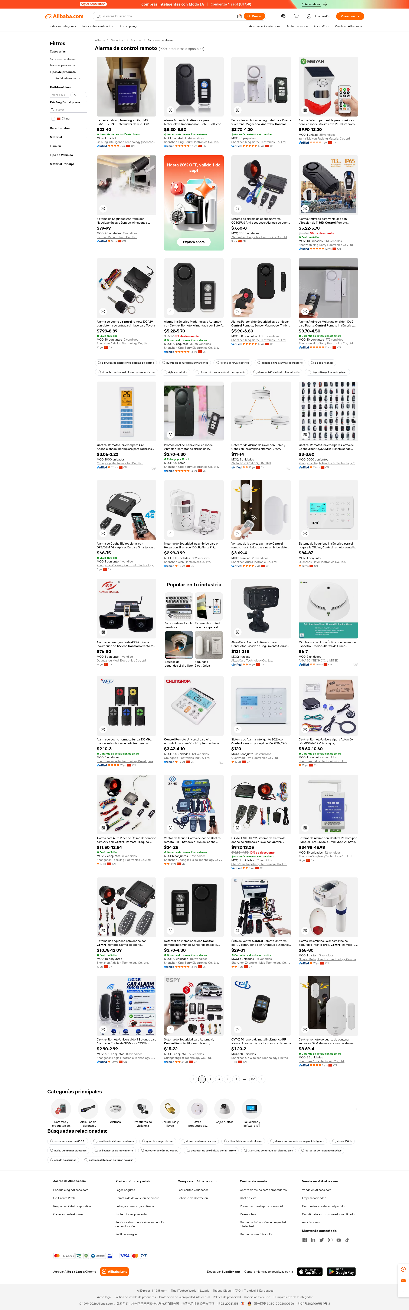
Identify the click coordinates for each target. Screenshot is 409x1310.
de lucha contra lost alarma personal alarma (129, 372)
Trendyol (250, 1290)
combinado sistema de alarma (116, 1141)
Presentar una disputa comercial (261, 1206)
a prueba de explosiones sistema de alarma (128, 362)
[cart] (297, 17)
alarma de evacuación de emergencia (222, 372)
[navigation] (68, 560)
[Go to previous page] (193, 1079)
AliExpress (144, 1290)
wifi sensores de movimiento (116, 1150)
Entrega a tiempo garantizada (134, 1206)
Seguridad (117, 40)
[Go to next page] (261, 1079)
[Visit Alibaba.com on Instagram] (330, 1240)
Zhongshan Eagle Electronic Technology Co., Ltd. (328, 463)
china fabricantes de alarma (245, 1141)
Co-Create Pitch (64, 1198)
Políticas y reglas (126, 1234)
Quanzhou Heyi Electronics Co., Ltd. (322, 562)
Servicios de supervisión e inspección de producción (140, 1224)
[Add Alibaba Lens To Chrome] (114, 1271)
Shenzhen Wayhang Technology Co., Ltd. (325, 856)
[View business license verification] (243, 1303)
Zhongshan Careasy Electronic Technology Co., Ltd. (126, 565)
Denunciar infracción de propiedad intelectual (263, 1224)
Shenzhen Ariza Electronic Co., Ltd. (254, 562)
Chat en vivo (248, 1198)
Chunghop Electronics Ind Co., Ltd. (120, 463)
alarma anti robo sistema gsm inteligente (299, 1141)
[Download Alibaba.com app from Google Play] (341, 1271)
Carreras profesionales (68, 1214)
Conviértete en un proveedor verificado (328, 1214)
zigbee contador (177, 372)
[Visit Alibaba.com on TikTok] (347, 1240)
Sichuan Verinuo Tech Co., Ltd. (117, 237)
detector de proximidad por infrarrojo (213, 1150)
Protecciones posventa (131, 1214)
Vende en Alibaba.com (316, 1190)
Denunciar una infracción (256, 1234)
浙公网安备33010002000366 (274, 1303)
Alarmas (136, 40)
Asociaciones (311, 1222)
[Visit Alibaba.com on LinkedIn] (313, 1240)
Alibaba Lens (73, 1271)
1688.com (160, 1290)
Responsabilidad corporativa (72, 1206)
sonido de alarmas (65, 1159)
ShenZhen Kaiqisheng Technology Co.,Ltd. (259, 864)
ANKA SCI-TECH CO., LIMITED (251, 463)
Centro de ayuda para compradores (263, 1190)
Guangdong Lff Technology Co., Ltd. (188, 1057)
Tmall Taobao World (183, 1290)
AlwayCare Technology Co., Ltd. (252, 660)
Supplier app (231, 1271)
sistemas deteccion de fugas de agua (111, 1159)
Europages (266, 1290)
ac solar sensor (324, 362)
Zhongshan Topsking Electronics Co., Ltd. (124, 859)
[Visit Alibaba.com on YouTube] (338, 1240)
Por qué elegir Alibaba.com (70, 1190)
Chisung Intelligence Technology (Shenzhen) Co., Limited (126, 142)
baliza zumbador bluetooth (70, 1150)
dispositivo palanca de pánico (329, 372)
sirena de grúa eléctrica (234, 362)
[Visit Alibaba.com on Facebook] (304, 1240)
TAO (238, 1290)
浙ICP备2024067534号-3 (313, 1303)
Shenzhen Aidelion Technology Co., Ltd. (123, 343)
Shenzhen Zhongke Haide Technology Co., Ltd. (194, 859)
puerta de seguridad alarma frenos (187, 362)
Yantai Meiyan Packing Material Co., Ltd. (324, 138)
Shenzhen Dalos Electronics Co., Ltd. (323, 761)
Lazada (204, 1290)
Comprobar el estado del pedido (323, 1206)
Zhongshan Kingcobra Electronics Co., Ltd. (259, 237)
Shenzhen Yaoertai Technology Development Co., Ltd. (126, 761)
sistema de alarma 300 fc (69, 1141)
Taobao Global (222, 1290)
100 (253, 1079)
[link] (403, 1269)
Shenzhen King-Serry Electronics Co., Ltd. (191, 142)
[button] (239, 16)
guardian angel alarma (159, 1141)
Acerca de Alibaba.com (69, 1181)
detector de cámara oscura (162, 1150)
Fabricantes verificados (193, 1190)
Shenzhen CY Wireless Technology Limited (259, 1057)
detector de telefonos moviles (323, 1150)
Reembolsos (248, 1214)
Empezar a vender (314, 1198)
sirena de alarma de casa (201, 1141)
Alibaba (100, 40)
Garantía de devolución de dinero (137, 1198)
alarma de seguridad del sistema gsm (270, 1150)
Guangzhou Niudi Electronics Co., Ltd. (121, 660)
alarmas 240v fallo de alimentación (279, 372)
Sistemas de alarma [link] (160, 40)
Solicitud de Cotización (193, 1198)
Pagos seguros (125, 1190)
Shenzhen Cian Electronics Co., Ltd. (187, 562)
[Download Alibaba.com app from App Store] (310, 1271)
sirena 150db (344, 1141)
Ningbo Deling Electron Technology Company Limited (328, 959)
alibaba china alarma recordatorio (282, 362)
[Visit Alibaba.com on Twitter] (321, 1240)
